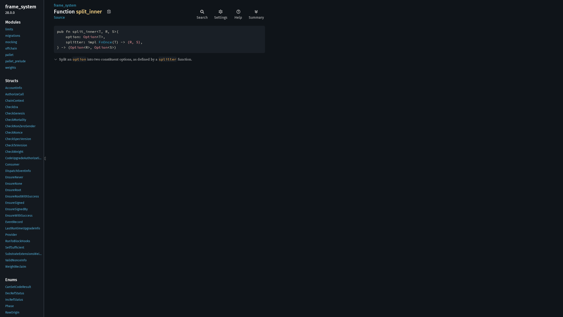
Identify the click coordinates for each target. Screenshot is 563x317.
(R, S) (134, 42)
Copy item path (109, 11)
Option (90, 37)
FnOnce (105, 42)
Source (59, 17)
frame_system (65, 5)
